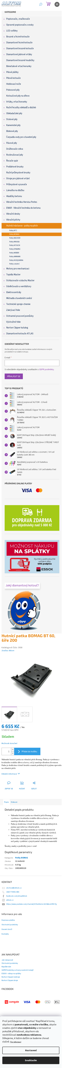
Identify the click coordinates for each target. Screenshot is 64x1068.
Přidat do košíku (29, 751)
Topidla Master (13, 274)
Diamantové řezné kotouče (19, 42)
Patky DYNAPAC (15, 249)
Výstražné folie (13, 322)
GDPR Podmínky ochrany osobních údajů (17, 970)
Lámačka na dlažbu (15, 190)
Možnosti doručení (9, 743)
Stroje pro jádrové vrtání (18, 178)
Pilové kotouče (13, 78)
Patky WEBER (14, 252)
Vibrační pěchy (13, 219)
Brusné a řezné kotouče (18, 36)
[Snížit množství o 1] (12, 753)
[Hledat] (41, 4)
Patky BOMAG (14, 234)
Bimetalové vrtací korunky (18, 66)
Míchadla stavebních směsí (19, 298)
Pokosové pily (13, 90)
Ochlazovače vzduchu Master (20, 280)
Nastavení (31, 1050)
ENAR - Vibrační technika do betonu (23, 208)
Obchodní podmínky (10, 925)
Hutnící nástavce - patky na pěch (22, 225)
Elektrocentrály (13, 292)
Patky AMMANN (14, 256)
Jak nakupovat (7, 960)
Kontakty (5, 934)
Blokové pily (12, 131)
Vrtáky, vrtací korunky (16, 101)
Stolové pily (11, 119)
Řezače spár (12, 160)
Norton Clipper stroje (10, 980)
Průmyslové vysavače (16, 184)
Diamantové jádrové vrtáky (19, 54)
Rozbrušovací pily (14, 154)
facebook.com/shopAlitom (16, 896)
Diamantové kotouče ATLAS (19, 333)
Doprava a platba (8, 920)
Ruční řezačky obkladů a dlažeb (21, 107)
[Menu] (57, 4)
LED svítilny (12, 30)
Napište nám (6, 966)
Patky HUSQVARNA (16, 260)
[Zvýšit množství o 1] (12, 749)
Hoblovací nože (13, 84)
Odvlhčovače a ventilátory (18, 286)
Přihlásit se (13, 376)
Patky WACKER (14, 238)
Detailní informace (9, 773)
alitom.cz (10, 900)
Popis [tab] (6, 802)
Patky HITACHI (14, 245)
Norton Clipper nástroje (11, 977)
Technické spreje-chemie (18, 304)
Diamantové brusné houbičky (20, 60)
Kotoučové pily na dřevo (18, 95)
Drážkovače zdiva (14, 149)
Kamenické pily (13, 125)
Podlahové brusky (14, 166)
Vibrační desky (13, 213)
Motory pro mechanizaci (17, 268)
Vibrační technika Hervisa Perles (21, 202)
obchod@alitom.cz (14, 888)
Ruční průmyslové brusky (18, 172)
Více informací (15, 1042)
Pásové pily (11, 143)
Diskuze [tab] (14, 802)
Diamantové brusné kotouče (20, 48)
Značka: (8, 650)
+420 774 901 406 (12, 892)
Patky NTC (13, 230)
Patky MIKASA (14, 241)
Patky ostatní (14, 264)
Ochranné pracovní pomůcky (20, 316)
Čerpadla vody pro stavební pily (21, 137)
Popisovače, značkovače (18, 19)
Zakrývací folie (13, 310)
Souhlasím (31, 1060)
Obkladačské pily (14, 113)
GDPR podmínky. (46, 369)
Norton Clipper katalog (17, 327)
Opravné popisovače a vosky (20, 24)
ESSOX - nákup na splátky (11, 973)
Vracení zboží (7, 929)
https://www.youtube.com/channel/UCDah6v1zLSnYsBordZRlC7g (31, 904)
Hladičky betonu (14, 196)
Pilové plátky (12, 72)
